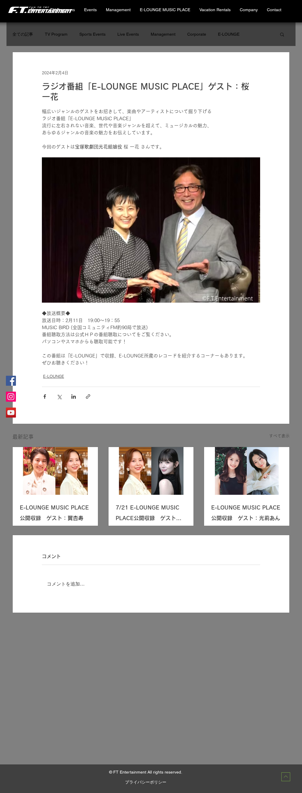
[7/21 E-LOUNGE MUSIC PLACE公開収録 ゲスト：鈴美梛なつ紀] (151, 471)
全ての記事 (22, 34)
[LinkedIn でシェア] (73, 396)
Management (163, 34)
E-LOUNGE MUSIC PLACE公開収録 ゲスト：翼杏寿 (54, 513)
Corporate (196, 34)
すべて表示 (279, 436)
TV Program (56, 34)
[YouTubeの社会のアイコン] (11, 413)
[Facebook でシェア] (44, 396)
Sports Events (92, 34)
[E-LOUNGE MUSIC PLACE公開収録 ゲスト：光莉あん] (246, 471)
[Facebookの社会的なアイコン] (11, 381)
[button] (215, 9)
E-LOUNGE (228, 34)
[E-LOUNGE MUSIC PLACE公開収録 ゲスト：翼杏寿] (55, 471)
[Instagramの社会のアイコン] (11, 397)
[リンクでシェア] (88, 396)
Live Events (128, 34)
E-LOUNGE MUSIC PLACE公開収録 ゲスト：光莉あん (245, 513)
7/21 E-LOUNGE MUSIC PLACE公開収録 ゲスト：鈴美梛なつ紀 (148, 514)
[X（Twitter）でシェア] (59, 396)
